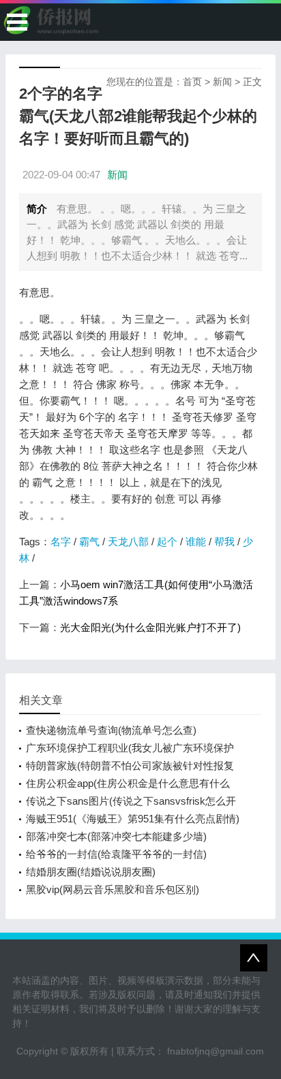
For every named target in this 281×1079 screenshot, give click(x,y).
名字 (60, 541)
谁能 (196, 541)
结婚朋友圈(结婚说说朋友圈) (91, 871)
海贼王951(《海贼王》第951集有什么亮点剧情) (132, 818)
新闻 (222, 81)
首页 (192, 81)
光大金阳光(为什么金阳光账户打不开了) (150, 627)
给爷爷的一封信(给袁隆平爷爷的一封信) (116, 854)
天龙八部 (128, 541)
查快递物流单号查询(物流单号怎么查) (111, 730)
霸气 (89, 541)
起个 (167, 541)
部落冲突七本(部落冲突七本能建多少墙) (116, 836)
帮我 (224, 541)
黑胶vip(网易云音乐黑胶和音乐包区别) (112, 889)
